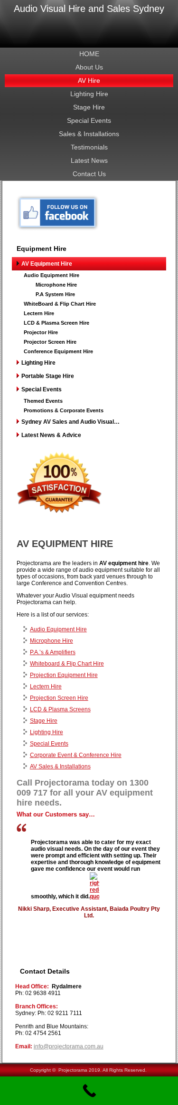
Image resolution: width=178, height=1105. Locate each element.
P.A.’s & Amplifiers (52, 652)
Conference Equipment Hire (58, 351)
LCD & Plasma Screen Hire (56, 323)
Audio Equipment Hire (51, 275)
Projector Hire (41, 332)
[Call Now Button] (89, 1090)
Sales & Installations (89, 134)
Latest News (89, 160)
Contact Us (89, 174)
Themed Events (43, 401)
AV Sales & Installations (60, 766)
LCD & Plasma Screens (60, 709)
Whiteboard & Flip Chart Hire (67, 663)
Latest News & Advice (51, 435)
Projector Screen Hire (50, 342)
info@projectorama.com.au (68, 1046)
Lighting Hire (89, 94)
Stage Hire (89, 107)
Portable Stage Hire (47, 376)
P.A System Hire (55, 294)
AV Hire (89, 80)
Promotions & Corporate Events (63, 410)
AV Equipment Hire (46, 263)
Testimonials (89, 147)
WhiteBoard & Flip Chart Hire (60, 304)
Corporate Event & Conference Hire (76, 755)
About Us (89, 67)
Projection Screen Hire (59, 698)
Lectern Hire (39, 313)
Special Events (89, 120)
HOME (89, 54)
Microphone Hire (56, 285)
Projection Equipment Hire (64, 675)
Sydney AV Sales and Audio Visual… (70, 421)
